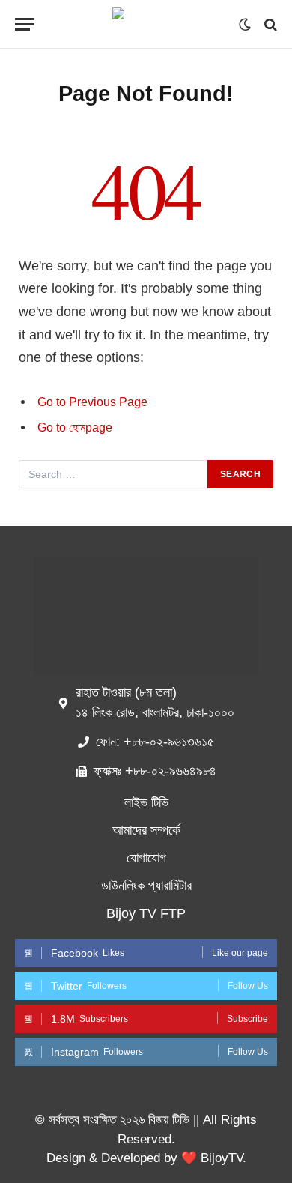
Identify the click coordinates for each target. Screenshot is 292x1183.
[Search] (269, 24)
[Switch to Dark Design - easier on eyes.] (245, 24)
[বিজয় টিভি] (146, 24)
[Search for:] (114, 474)
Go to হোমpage (74, 427)
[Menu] (24, 24)
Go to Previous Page (92, 402)
